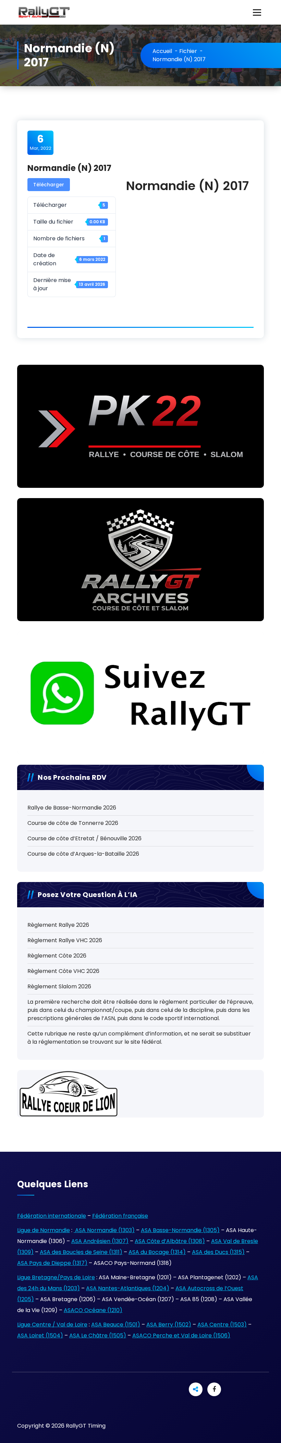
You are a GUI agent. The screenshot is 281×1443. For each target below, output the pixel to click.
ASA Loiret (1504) (40, 1335)
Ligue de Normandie (43, 1230)
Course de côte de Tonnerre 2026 (72, 823)
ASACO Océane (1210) (93, 1310)
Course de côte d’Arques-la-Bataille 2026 (83, 854)
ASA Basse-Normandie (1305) (180, 1230)
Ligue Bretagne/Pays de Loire (56, 1277)
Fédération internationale (51, 1216)
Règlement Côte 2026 (56, 956)
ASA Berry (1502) (168, 1324)
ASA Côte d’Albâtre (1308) (170, 1241)
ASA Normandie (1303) (104, 1230)
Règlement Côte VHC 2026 (63, 971)
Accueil (162, 51)
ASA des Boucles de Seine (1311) (81, 1252)
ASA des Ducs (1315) (218, 1252)
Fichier (188, 51)
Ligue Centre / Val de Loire (52, 1324)
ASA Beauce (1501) (115, 1324)
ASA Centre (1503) (222, 1324)
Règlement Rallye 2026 (58, 925)
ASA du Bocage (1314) (157, 1252)
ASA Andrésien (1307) (100, 1241)
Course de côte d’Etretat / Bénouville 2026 (84, 838)
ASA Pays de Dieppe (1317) (52, 1263)
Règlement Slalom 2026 (59, 986)
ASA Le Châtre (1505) (97, 1335)
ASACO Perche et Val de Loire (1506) (181, 1335)
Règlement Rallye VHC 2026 (64, 940)
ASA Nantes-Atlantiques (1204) (127, 1288)
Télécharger (48, 184)
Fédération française (120, 1216)
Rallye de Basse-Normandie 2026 (71, 808)
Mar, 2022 (40, 142)
